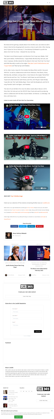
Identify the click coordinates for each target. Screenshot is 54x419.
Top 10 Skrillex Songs (17, 196)
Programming (35, 264)
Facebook (15, 226)
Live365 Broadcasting (24, 212)
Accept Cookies (18, 416)
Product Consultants (16, 210)
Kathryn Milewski (21, 233)
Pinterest (40, 226)
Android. (32, 207)
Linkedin (32, 226)
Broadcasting (39, 266)
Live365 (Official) (14, 212)
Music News (28, 16)
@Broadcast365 (44, 212)
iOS (28, 207)
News (23, 16)
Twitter (23, 226)
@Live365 (37, 212)
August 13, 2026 (11, 394)
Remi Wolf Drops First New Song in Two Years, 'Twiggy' (13, 398)
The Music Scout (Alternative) (38, 262)
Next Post (39, 244)
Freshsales (28, 335)
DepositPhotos (7, 219)
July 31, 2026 (10, 401)
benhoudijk (43, 216)
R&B (24, 262)
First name (15, 308)
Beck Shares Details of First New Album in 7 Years (13, 406)
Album (19, 16)
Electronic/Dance (36, 16)
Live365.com (46, 203)
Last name (15, 315)
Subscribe (38, 331)
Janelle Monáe (9, 262)
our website (26, 210)
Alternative (43, 264)
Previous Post (15, 244)
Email (14, 322)
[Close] (51, 410)
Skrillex (16, 16)
